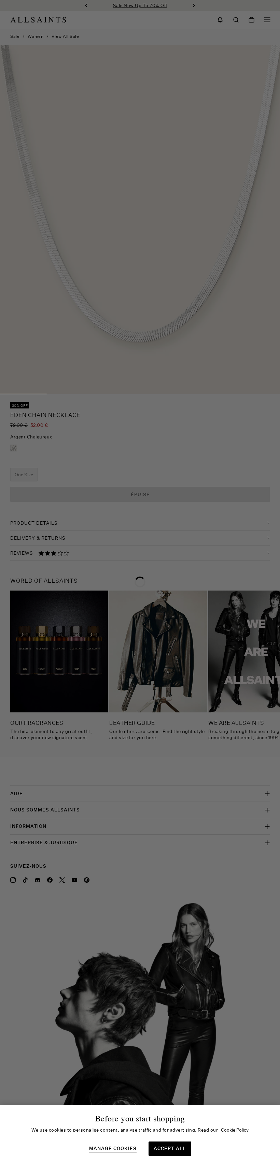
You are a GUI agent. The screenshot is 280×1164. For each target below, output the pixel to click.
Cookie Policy (235, 1130)
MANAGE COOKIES (113, 1148)
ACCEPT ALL (170, 1148)
